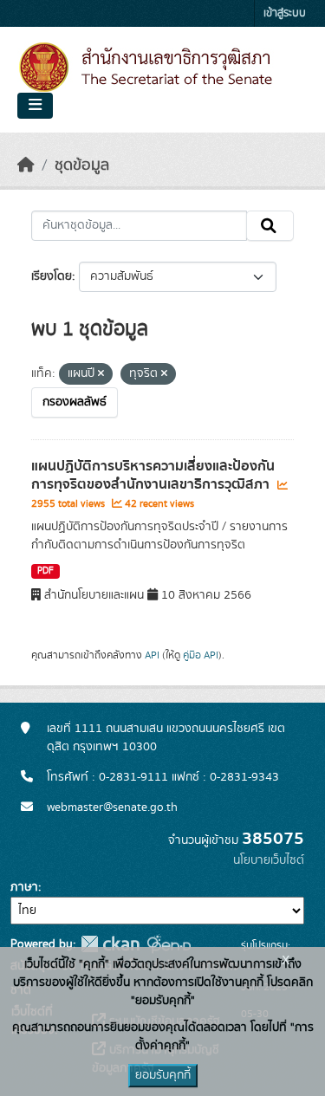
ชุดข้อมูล (82, 165)
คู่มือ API (200, 655)
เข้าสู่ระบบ (284, 13)
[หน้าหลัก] (26, 165)
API (152, 655)
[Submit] (270, 226)
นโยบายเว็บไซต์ (268, 860)
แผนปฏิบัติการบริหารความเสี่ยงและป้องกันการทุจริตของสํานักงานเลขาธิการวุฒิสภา (153, 475)
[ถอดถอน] (101, 374)
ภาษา (24, 887)
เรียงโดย (51, 276)
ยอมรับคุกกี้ (163, 1075)
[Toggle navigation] (35, 106)
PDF (45, 571)
